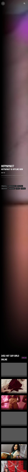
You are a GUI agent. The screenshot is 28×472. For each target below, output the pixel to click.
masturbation (12, 186)
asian (17, 188)
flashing (20, 186)
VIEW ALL (24, 357)
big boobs (4, 188)
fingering (4, 186)
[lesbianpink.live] (3, 3)
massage (11, 188)
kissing (23, 188)
